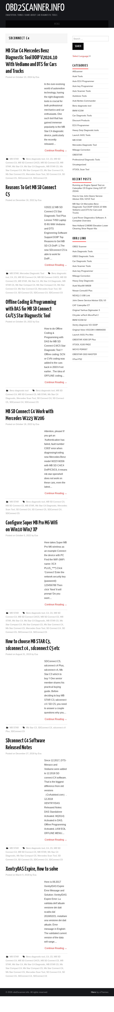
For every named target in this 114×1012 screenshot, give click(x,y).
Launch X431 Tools (81, 135)
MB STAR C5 (52, 166)
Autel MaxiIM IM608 (81, 285)
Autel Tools (77, 76)
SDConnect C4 (25, 178)
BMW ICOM (78, 110)
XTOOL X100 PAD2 (81, 344)
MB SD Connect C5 (50, 162)
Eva (37, 77)
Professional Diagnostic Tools (86, 159)
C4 (47, 159)
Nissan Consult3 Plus (82, 290)
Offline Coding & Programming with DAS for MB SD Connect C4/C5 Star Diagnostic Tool (31, 309)
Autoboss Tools (79, 96)
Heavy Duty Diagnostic (83, 281)
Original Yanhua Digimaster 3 (86, 310)
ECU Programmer (80, 125)
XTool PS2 (77, 359)
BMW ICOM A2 (79, 320)
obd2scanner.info (35, 8)
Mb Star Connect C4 (53, 170)
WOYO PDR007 (79, 349)
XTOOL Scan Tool (80, 169)
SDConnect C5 (40, 178)
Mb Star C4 (17, 166)
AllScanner (77, 71)
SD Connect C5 (25, 292)
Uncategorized (79, 164)
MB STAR (14, 159)
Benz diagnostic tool (35, 159)
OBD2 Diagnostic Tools (83, 256)
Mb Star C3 (31, 727)
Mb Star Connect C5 (15, 174)
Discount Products (81, 120)
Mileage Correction (81, 150)
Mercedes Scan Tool (35, 174)
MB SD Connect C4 (27, 277)
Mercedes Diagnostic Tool (32, 273)
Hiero (93, 992)
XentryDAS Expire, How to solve (32, 869)
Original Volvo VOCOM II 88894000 (89, 330)
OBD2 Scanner (79, 246)
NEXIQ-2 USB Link (81, 295)
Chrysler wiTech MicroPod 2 (85, 315)
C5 (51, 159)
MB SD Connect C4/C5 (28, 162)
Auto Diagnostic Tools (82, 251)
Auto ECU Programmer (83, 81)
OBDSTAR (77, 155)
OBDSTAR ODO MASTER (84, 354)
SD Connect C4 (53, 174)
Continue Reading (56, 150)
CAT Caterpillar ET (81, 305)
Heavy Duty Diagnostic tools (85, 130)
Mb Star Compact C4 (25, 285)
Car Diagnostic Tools (82, 115)
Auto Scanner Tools (81, 91)
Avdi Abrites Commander (84, 101)
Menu (57, 24)
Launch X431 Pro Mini (82, 334)
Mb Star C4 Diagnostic (34, 166)
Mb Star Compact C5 (33, 170)
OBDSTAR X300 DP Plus (84, 339)
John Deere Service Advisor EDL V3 (89, 300)
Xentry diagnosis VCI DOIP (85, 325)
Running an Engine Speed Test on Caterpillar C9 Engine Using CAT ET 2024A (89, 188)
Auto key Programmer (82, 86)
